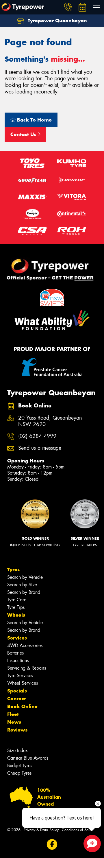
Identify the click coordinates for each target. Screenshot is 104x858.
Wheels (16, 615)
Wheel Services (22, 683)
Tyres (13, 569)
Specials (17, 691)
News (14, 722)
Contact (16, 698)
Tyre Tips (16, 607)
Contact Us (24, 134)
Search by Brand (23, 592)
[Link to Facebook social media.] (52, 844)
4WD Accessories (24, 645)
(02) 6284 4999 (37, 436)
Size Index (17, 750)
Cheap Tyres (19, 773)
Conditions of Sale (77, 829)
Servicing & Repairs (26, 668)
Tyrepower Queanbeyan (56, 20)
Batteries (15, 653)
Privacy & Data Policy (41, 829)
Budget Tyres (19, 766)
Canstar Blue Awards (27, 758)
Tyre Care (16, 600)
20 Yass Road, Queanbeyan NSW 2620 (50, 421)
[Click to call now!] (68, 7)
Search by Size (22, 585)
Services (17, 638)
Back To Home (34, 120)
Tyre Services (20, 676)
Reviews (17, 730)
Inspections (18, 660)
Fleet (13, 714)
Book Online (22, 706)
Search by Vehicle (25, 577)
